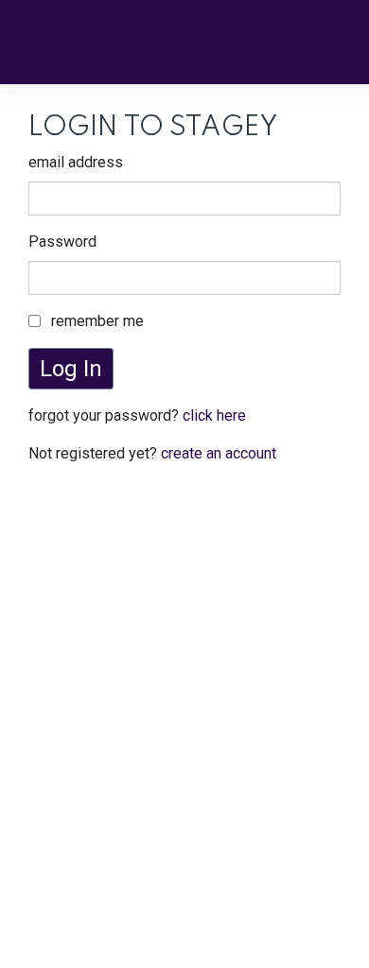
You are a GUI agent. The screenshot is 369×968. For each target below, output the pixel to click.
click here (214, 415)
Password (62, 242)
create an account (218, 453)
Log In (71, 368)
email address (75, 162)
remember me (97, 321)
